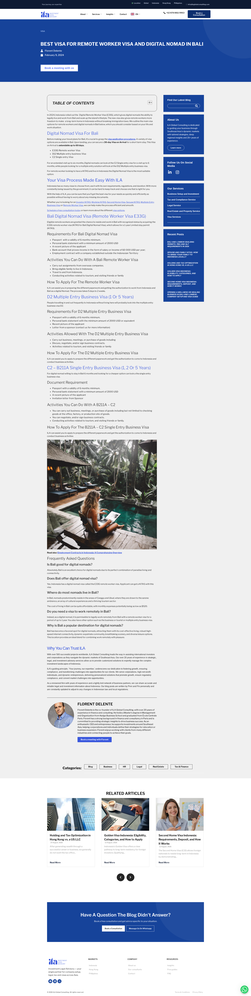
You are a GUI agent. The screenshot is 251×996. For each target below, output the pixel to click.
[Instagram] (59, 981)
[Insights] (184, 965)
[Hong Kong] (166, 3)
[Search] (196, 106)
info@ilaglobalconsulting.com (198, 4)
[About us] (145, 965)
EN (137, 14)
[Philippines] (178, 3)
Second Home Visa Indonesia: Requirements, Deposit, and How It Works (182, 284)
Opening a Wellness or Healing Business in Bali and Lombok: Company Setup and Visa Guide (183, 294)
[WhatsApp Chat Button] (244, 989)
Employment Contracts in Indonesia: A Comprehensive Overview (90, 552)
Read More (55, 862)
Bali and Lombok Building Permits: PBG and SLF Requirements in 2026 (180, 244)
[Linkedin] (55, 981)
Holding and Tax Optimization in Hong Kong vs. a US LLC (182, 264)
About (83, 14)
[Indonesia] (155, 3)
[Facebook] (50, 981)
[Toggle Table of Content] (149, 102)
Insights (109, 14)
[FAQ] (184, 973)
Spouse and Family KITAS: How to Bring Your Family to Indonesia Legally (182, 254)
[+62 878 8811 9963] (174, 12)
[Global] (146, 3)
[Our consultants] (145, 969)
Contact (123, 14)
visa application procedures (121, 139)
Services (96, 14)
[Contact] (145, 973)
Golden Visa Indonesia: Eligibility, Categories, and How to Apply (181, 273)
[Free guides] (184, 969)
